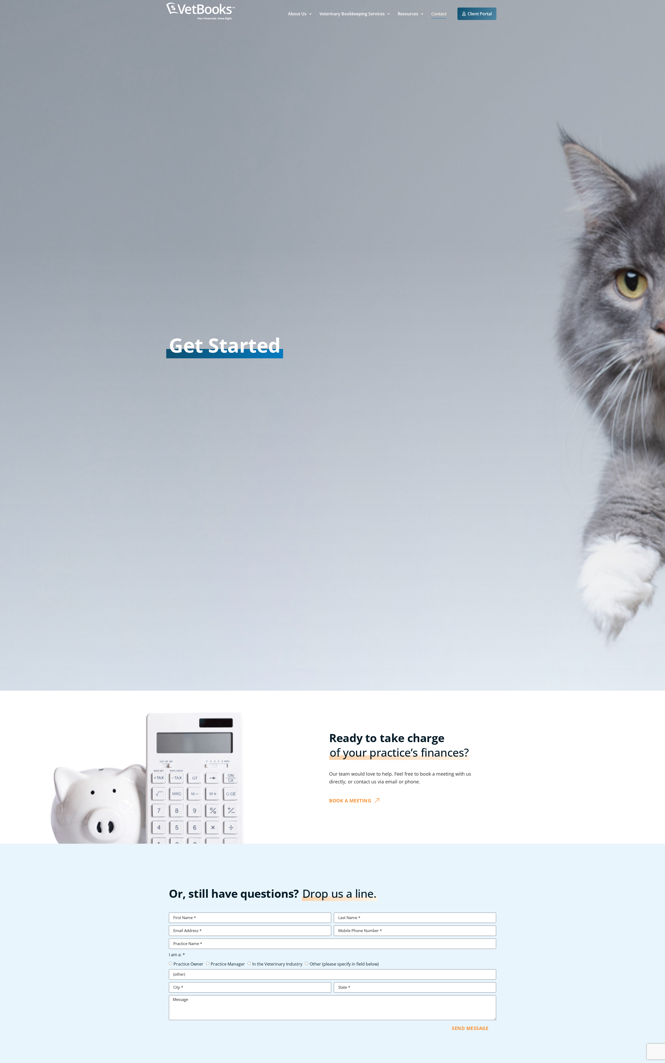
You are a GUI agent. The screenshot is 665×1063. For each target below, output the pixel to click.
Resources (408, 14)
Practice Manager (228, 964)
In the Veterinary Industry (277, 964)
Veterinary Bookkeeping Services (352, 14)
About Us (297, 14)
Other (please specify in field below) (344, 964)
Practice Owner (188, 964)
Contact (439, 14)
